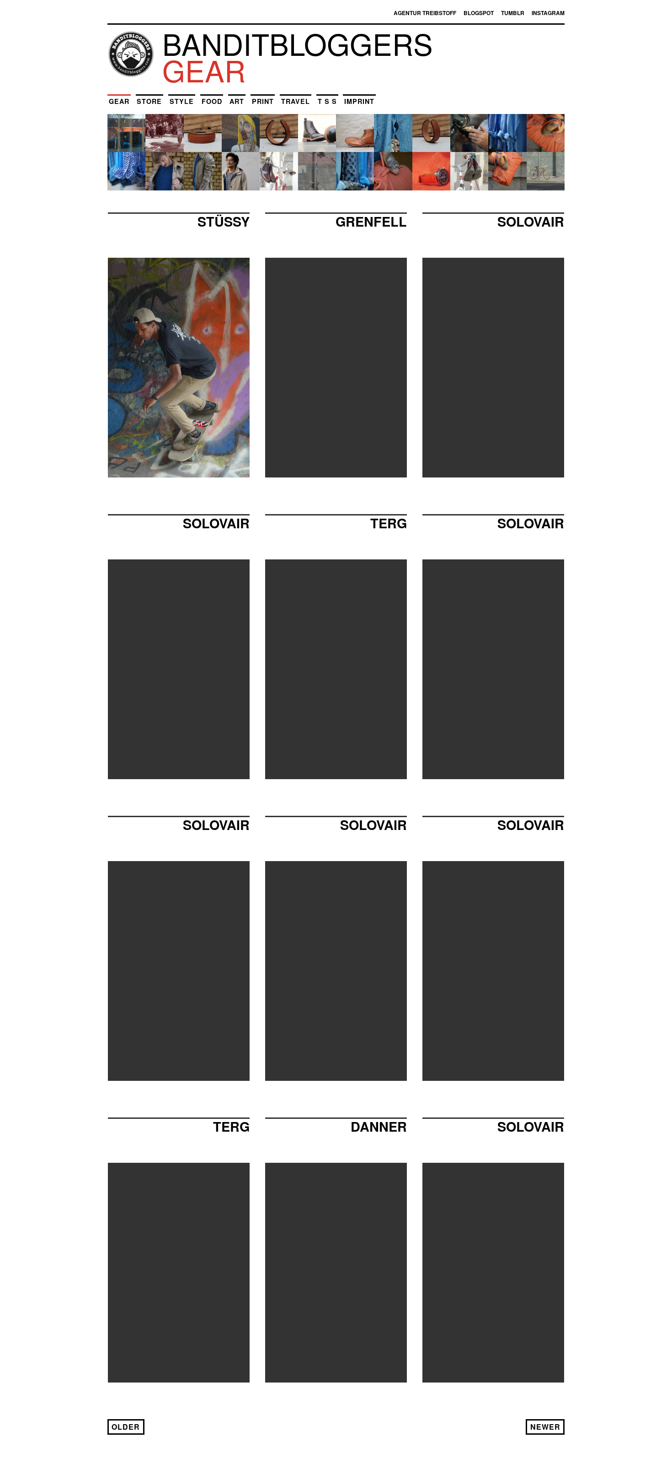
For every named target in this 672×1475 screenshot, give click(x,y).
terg (231, 1126)
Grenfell (371, 221)
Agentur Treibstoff (425, 13)
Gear (119, 101)
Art (236, 101)
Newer (545, 1426)
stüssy (223, 221)
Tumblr (512, 13)
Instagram (548, 13)
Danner (379, 1126)
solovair (530, 221)
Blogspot (479, 13)
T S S (327, 101)
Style (182, 101)
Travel (295, 101)
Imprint (359, 101)
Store (149, 101)
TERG (388, 523)
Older (126, 1426)
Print (263, 101)
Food (212, 101)
